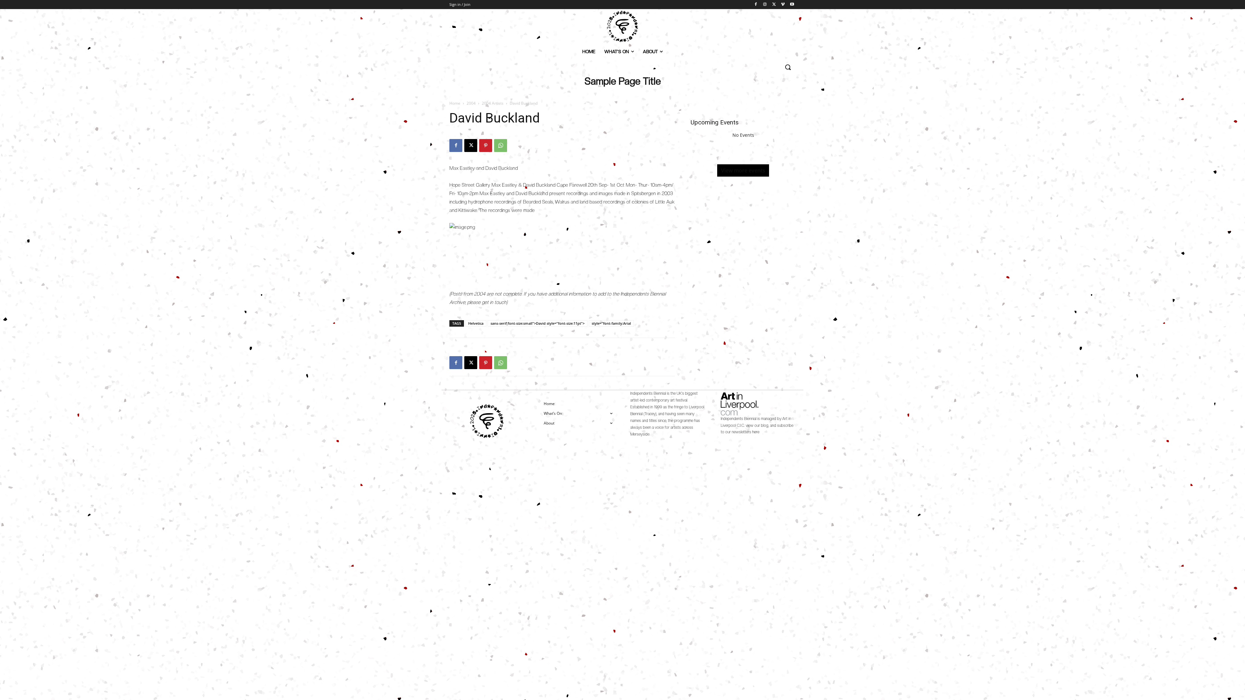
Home (454, 103)
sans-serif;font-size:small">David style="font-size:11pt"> (538, 323)
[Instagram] (765, 4)
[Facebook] (756, 4)
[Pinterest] (485, 145)
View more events (743, 170)
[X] (774, 4)
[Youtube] (792, 4)
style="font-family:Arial (611, 323)
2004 (471, 103)
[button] (788, 67)
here (755, 432)
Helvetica (475, 323)
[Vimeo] (783, 4)
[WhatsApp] (500, 145)
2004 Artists (493, 103)
